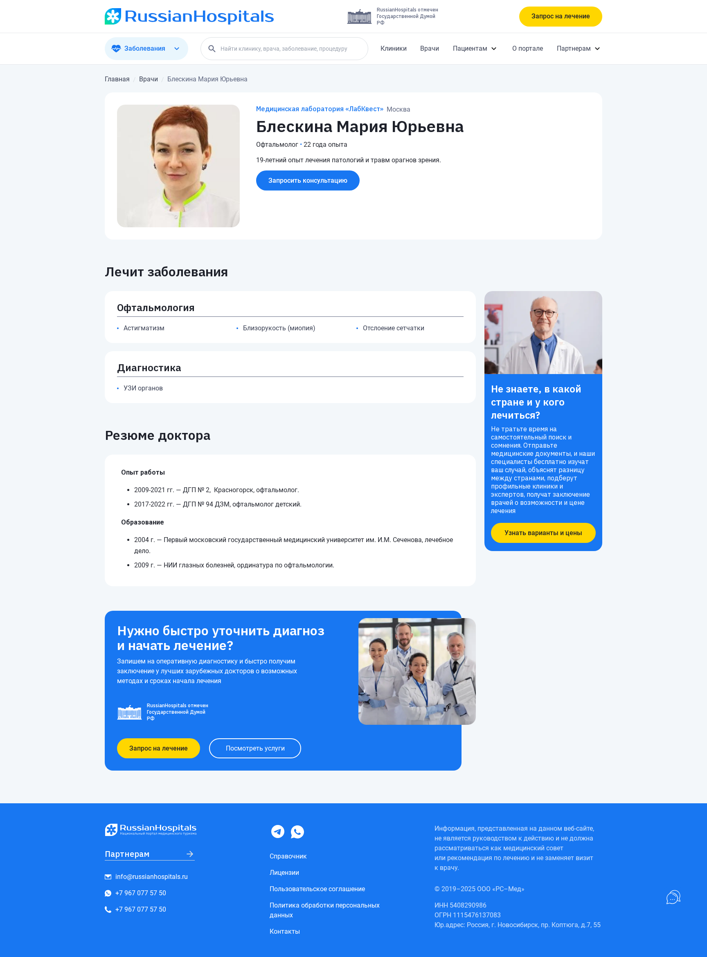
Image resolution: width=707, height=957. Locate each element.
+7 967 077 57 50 (140, 893)
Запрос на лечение (560, 16)
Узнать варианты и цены (543, 533)
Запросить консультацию (307, 180)
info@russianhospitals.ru (151, 877)
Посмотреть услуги (255, 748)
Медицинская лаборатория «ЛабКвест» (319, 109)
